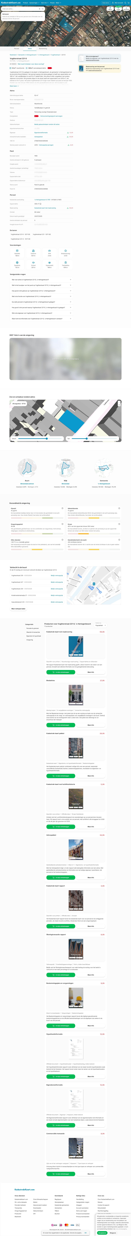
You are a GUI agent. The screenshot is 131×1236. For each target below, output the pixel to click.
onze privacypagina (121, 1229)
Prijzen (52, 3)
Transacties (18, 1208)
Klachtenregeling (103, 1211)
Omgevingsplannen (21, 1211)
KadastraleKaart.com (25, 1190)
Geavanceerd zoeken (40, 1205)
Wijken (57, 1211)
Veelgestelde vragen (82, 1202)
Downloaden (37, 1208)
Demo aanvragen (81, 1211)
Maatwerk (18, 1216)
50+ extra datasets (21, 1202)
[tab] (16, 48)
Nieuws (100, 1202)
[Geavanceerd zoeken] (42, 9)
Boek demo (106, 3)
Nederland (13, 55)
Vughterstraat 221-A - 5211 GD (20, 239)
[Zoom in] (119, 402)
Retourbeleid (102, 1208)
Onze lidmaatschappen (40, 1199)
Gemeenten (58, 1208)
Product (25, 3)
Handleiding (80, 1199)
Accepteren (102, 1233)
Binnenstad (65, 483)
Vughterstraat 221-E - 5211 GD (20, 234)
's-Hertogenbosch (43, 55)
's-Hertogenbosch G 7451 (42, 199)
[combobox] (101, 625)
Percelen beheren (20, 1205)
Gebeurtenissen (38, 1211)
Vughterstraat (55, 55)
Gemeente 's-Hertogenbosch (27, 55)
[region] (65, 421)
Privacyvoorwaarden (82, 1216)
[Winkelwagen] (128, 2)
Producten (18, 1213)
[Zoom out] (119, 404)
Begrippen (58, 1199)
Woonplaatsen (59, 1202)
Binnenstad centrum (27, 483)
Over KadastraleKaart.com (106, 1199)
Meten (35, 1202)
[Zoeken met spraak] (39, 9)
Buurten (57, 1213)
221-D (63, 55)
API (34, 1213)
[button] (41, 279)
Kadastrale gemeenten (62, 1205)
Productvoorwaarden (82, 1213)
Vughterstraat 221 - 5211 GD (42, 234)
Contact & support (103, 1205)
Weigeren (113, 1233)
